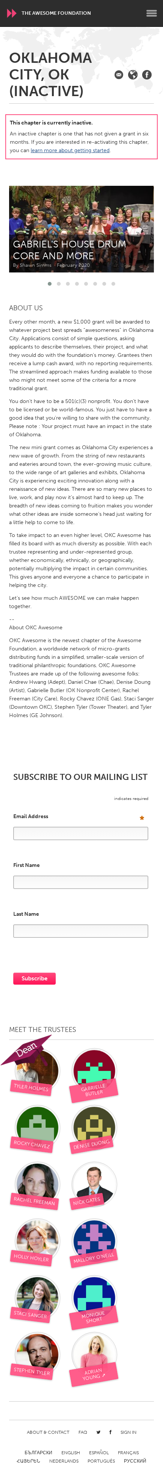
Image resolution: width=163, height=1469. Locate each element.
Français (128, 1452)
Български (38, 1452)
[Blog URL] (133, 74)
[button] (49, 284)
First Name (26, 865)
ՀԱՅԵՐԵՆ (28, 1461)
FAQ (82, 1432)
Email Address (78, 817)
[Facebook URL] (147, 74)
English (70, 1452)
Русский (135, 1461)
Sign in (128, 1432)
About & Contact (48, 1432)
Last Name (26, 914)
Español (99, 1452)
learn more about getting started (70, 150)
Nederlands (63, 1461)
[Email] (119, 74)
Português (101, 1461)
